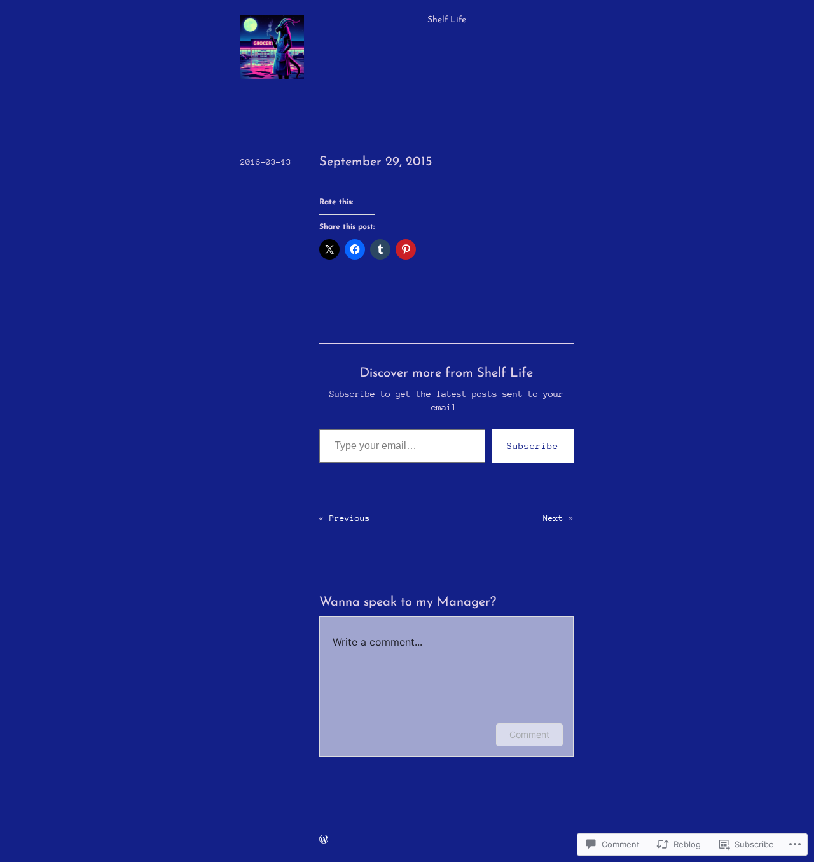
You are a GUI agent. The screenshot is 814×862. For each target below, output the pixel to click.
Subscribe (532, 445)
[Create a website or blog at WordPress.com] (323, 840)
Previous (349, 518)
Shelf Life (446, 20)
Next (553, 518)
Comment (529, 734)
